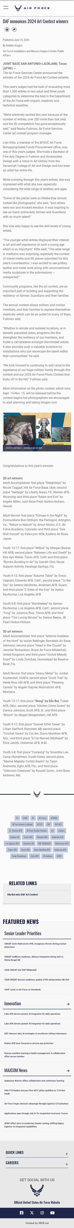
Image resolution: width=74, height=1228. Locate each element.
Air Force (42, 818)
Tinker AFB (12, 849)
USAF (25, 818)
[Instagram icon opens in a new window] (42, 1213)
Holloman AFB (60, 849)
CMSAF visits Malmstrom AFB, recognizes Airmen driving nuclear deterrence (35, 945)
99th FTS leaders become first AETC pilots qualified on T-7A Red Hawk (34, 1092)
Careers (12, 1162)
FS (17, 818)
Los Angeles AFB (12, 843)
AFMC (59, 856)
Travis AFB (28, 837)
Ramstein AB (28, 843)
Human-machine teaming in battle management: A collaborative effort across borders (34, 1055)
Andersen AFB (57, 837)
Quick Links (15, 1152)
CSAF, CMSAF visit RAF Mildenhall (20, 970)
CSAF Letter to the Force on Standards (22, 989)
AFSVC (40, 824)
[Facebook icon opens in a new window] (21, 1213)
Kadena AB (14, 837)
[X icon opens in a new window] (32, 1213)
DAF (48, 824)
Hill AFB (58, 824)
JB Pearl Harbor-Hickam (37, 830)
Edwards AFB (42, 837)
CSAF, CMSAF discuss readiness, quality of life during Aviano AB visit (36, 979)
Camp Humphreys (19, 856)
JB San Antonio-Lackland (22, 824)
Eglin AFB (35, 856)
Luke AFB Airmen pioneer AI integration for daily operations (32, 1014)
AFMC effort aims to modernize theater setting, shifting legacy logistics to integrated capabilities (34, 1125)
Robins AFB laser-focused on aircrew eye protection (28, 1043)
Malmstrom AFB (61, 843)
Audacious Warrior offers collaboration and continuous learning (34, 1080)
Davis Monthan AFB (42, 849)
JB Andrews (47, 856)
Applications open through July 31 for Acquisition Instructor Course (36, 1113)
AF (33, 818)
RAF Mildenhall (44, 843)
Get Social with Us (37, 1180)
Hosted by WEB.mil (37, 1223)
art (52, 830)
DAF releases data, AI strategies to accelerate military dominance (35, 1033)
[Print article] (7, 29)
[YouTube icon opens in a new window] (52, 1213)
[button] (6, 8)
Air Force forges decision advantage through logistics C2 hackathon (36, 1103)
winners (61, 830)
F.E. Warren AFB (15, 830)
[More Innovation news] (68, 1004)
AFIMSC (54, 818)
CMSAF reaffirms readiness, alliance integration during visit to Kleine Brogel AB (33, 958)
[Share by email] (14, 29)
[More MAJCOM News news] (68, 1071)
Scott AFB (25, 849)
